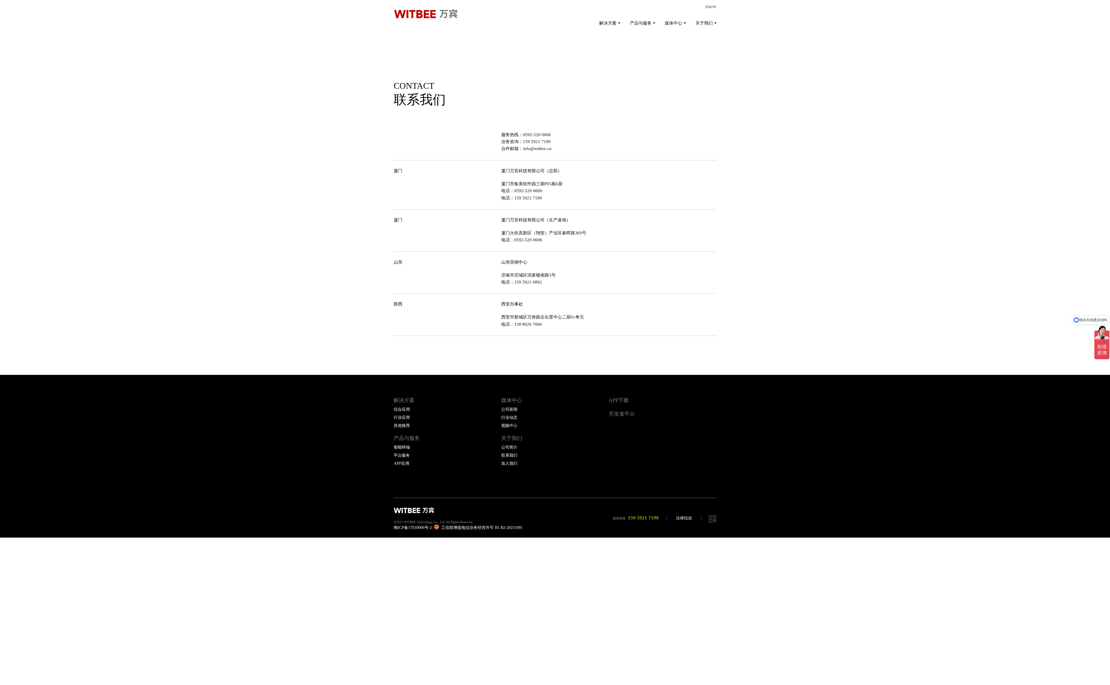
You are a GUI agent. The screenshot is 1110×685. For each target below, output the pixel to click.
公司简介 (509, 447)
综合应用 (402, 409)
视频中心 (509, 425)
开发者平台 (622, 414)
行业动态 (509, 417)
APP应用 (401, 463)
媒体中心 (673, 23)
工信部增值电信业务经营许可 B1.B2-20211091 (481, 527)
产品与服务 (641, 23)
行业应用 (402, 417)
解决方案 (608, 23)
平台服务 (402, 455)
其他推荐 (402, 425)
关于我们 (704, 23)
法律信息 (684, 518)
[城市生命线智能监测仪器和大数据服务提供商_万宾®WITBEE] (428, 14)
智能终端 (402, 447)
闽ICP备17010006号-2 (413, 527)
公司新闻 (509, 409)
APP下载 (619, 400)
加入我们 (509, 463)
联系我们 (509, 455)
